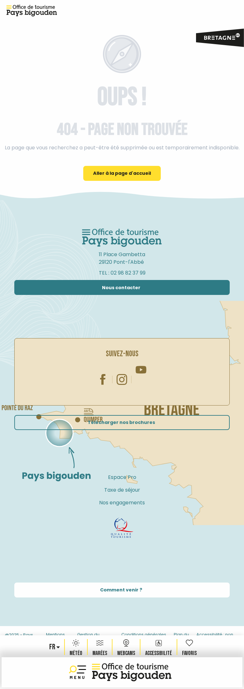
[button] (52, 647)
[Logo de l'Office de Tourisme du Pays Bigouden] (122, 238)
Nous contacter (121, 287)
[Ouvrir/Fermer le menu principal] (79, 672)
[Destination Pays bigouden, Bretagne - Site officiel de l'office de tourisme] (132, 672)
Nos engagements (122, 502)
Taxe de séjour (122, 490)
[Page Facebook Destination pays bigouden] (103, 379)
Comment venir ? (121, 590)
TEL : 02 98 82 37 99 (122, 272)
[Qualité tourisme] (122, 528)
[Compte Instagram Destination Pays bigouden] (122, 379)
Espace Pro (122, 477)
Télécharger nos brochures (121, 422)
